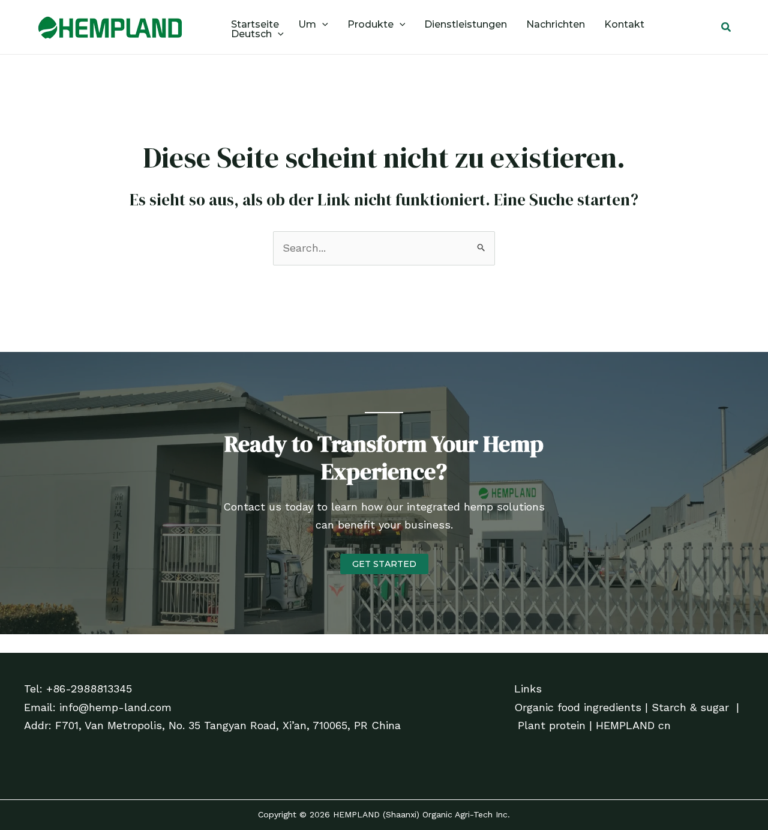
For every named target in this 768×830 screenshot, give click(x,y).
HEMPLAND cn (633, 725)
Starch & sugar (690, 707)
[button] (322, 24)
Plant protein (552, 725)
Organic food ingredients (577, 707)
